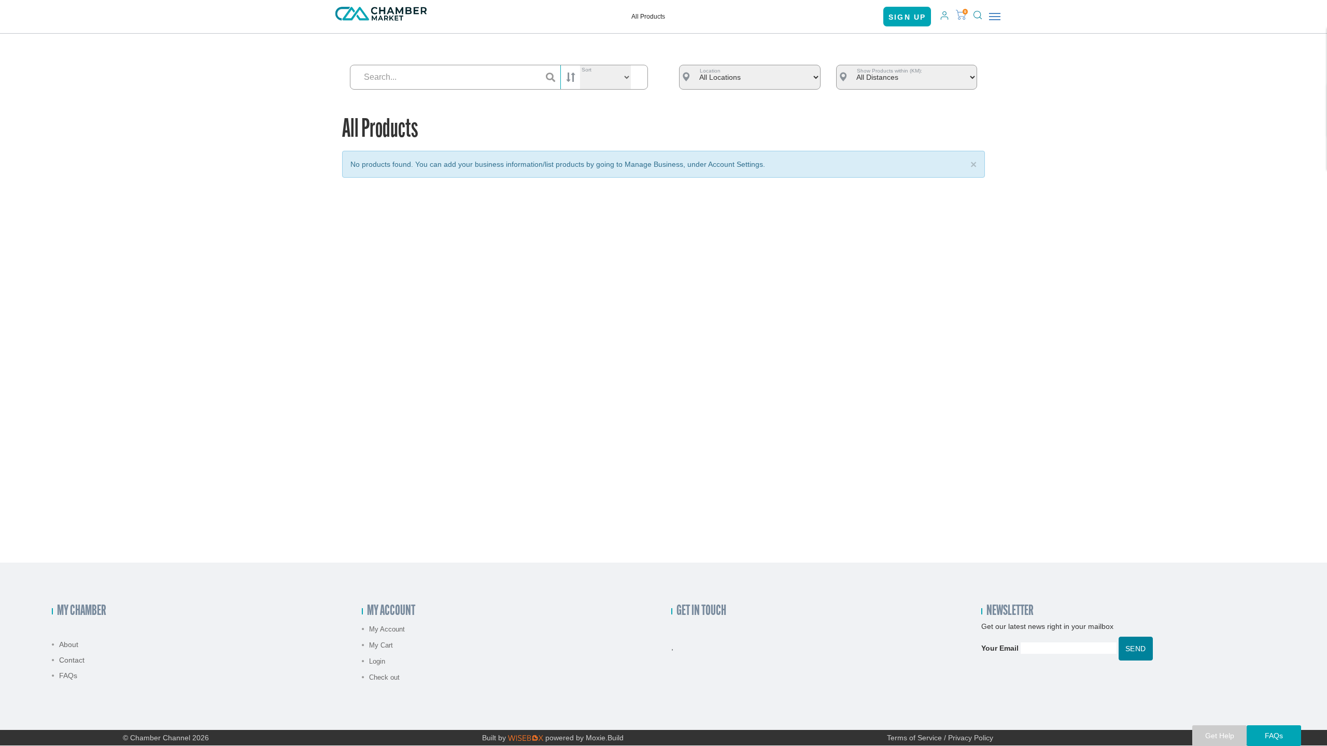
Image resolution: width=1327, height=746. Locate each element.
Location (710, 71)
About (68, 644)
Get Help (1219, 735)
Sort (586, 70)
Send (1135, 648)
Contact (71, 660)
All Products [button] (648, 16)
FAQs (68, 675)
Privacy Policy (970, 738)
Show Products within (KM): (889, 71)
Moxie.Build (605, 738)
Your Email (1000, 648)
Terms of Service (914, 738)
